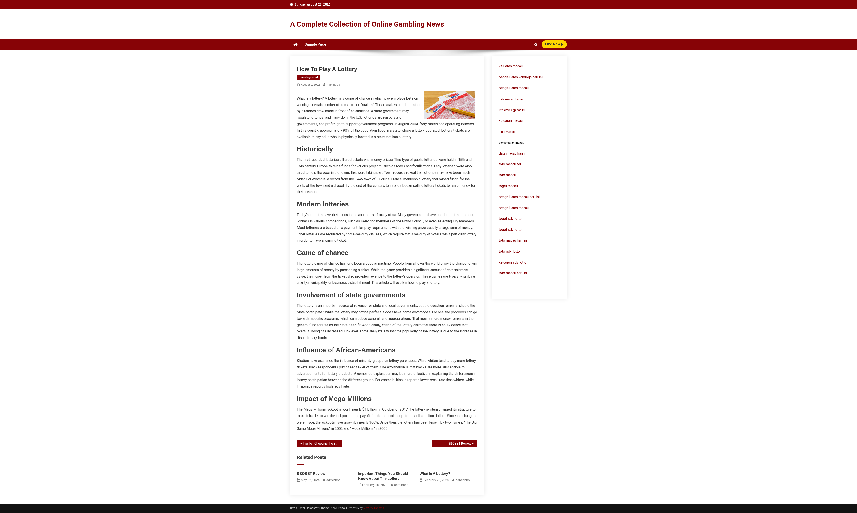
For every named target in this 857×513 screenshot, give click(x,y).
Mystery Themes (373, 508)
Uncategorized (309, 77)
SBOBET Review (459, 443)
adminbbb (333, 84)
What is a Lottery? (435, 474)
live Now (553, 44)
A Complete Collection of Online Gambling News (367, 24)
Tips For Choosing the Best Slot (322, 443)
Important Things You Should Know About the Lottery (383, 476)
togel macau (507, 131)
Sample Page (315, 44)
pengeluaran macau (514, 208)
